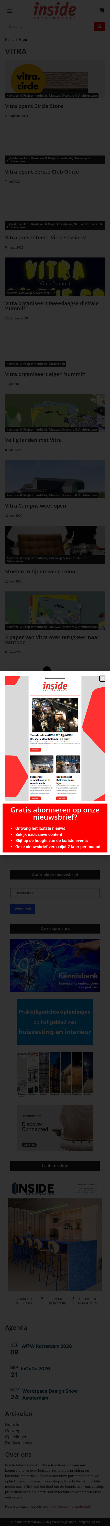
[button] (102, 678)
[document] (55, 763)
